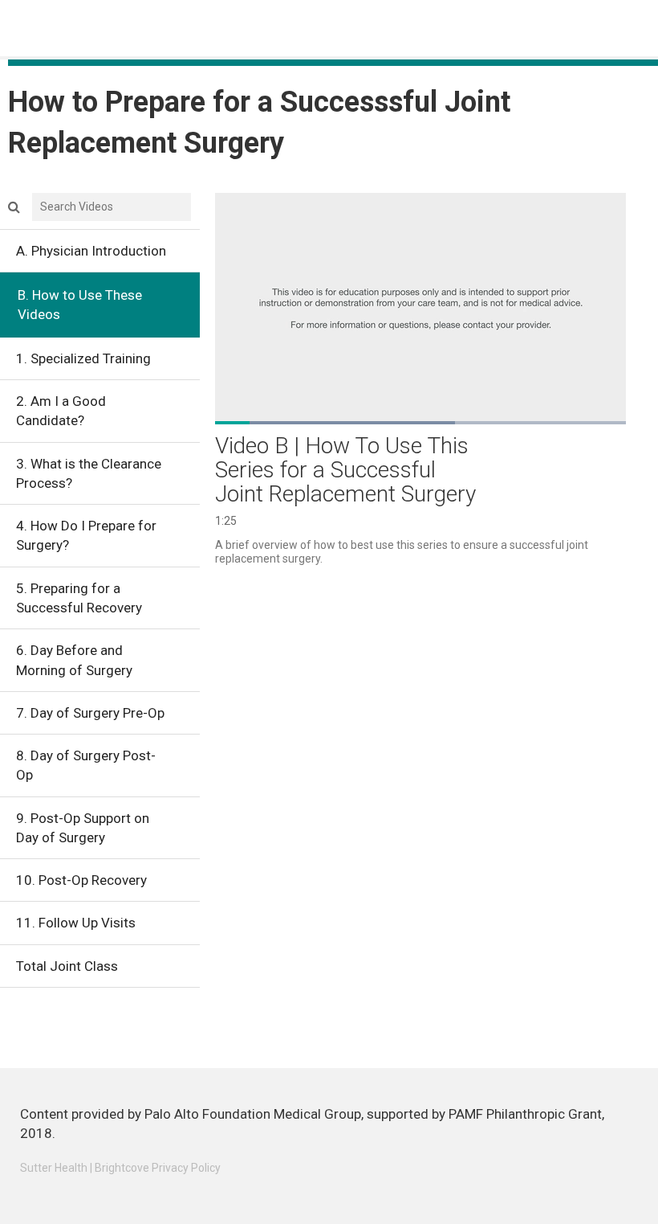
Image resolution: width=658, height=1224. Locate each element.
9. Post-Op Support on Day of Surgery (82, 827)
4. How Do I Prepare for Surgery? (86, 535)
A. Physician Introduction (91, 251)
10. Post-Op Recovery (81, 880)
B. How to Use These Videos (80, 304)
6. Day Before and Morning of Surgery (74, 659)
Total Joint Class (67, 966)
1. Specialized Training (83, 358)
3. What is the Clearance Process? (88, 473)
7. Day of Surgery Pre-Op (90, 713)
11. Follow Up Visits (76, 923)
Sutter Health (53, 1167)
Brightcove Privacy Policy (158, 1167)
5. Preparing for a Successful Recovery (79, 598)
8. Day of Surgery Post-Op (86, 765)
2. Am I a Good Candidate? (61, 410)
